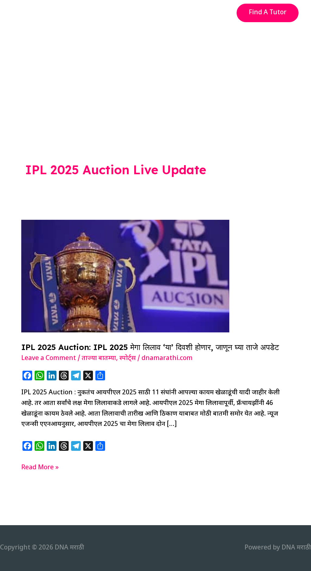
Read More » (40, 468)
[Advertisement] (155, 71)
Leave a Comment (48, 358)
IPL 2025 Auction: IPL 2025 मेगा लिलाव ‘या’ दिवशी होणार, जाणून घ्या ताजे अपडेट (150, 347)
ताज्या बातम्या (99, 358)
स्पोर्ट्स (127, 358)
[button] (268, 13)
